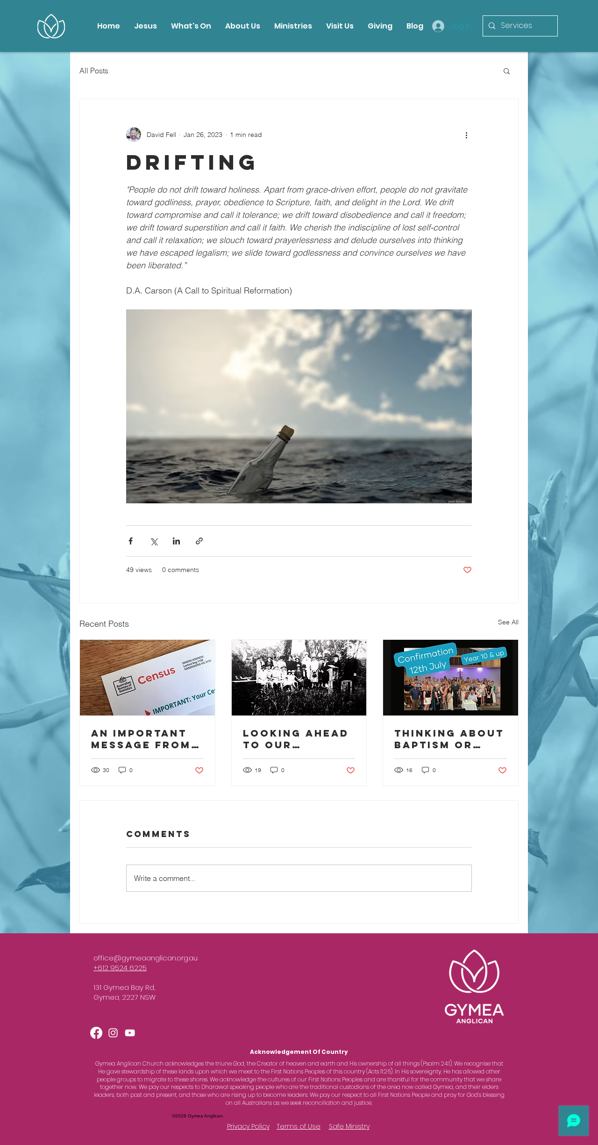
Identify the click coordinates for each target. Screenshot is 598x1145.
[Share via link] (199, 541)
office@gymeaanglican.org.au (145, 958)
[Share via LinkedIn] (176, 541)
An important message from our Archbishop (141, 739)
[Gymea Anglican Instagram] (113, 1033)
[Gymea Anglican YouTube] (130, 1033)
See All (508, 622)
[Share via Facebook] (130, 541)
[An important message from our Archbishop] (147, 678)
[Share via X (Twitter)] (153, 541)
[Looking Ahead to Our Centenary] (299, 678)
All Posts (93, 70)
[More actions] (466, 134)
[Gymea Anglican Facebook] (96, 1033)
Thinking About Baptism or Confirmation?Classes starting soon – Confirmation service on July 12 (449, 739)
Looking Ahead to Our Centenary (296, 739)
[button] (506, 70)
